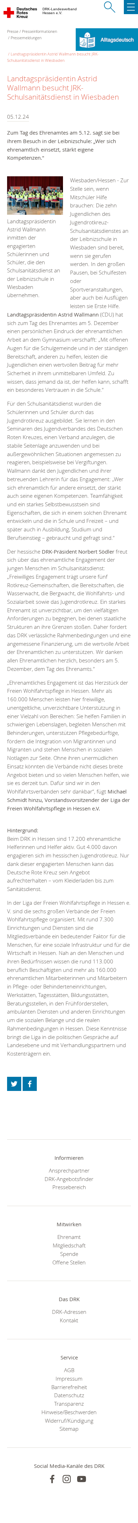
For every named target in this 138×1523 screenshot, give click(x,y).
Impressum (69, 1378)
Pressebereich (69, 1187)
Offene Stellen (69, 1262)
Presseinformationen (39, 31)
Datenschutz (69, 1395)
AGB (69, 1370)
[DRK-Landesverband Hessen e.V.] (20, 14)
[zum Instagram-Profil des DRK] (66, 1479)
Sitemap (69, 1428)
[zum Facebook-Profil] (52, 1479)
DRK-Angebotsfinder (69, 1178)
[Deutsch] (107, 38)
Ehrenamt (69, 1236)
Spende (69, 1253)
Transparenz (69, 1403)
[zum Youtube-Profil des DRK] (81, 1479)
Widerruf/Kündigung (69, 1420)
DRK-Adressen (69, 1311)
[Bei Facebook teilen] (30, 1084)
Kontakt (69, 1320)
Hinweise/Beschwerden (69, 1412)
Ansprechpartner (69, 1170)
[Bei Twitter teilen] (14, 1084)
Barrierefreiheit (69, 1387)
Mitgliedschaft (69, 1245)
